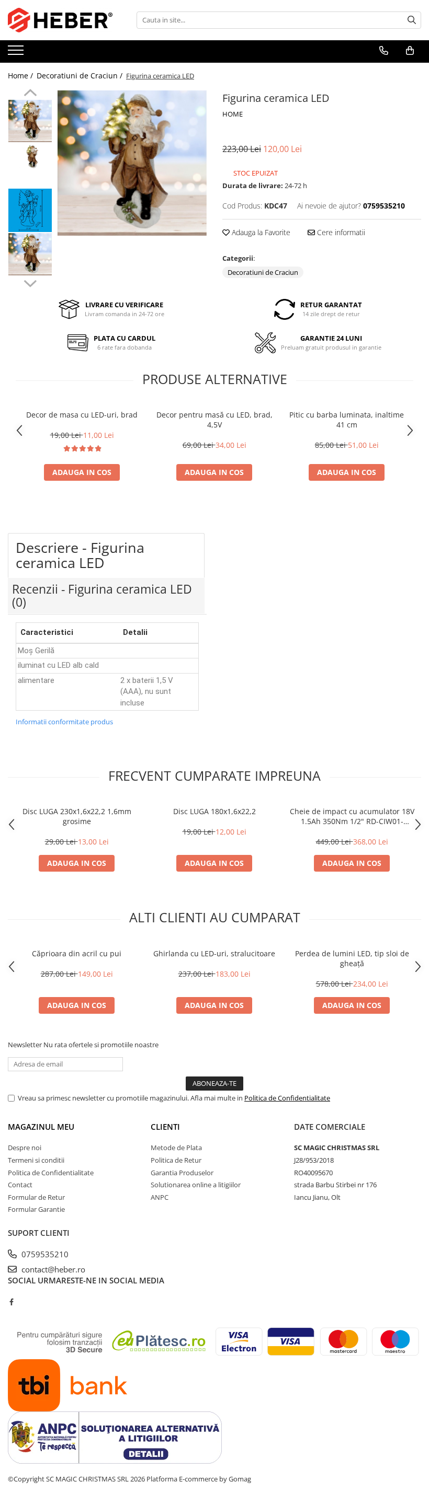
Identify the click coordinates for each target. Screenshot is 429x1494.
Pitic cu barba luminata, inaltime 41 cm (346, 420)
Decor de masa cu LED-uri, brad (82, 415)
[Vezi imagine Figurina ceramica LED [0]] (30, 121)
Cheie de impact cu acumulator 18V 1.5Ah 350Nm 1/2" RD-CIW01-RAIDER (352, 816)
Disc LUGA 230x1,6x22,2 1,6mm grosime (76, 816)
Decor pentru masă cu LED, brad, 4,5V (214, 420)
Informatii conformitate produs (64, 721)
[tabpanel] (132, 163)
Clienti (165, 1126)
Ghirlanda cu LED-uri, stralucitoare (214, 953)
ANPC (159, 1197)
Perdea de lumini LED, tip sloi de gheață (352, 958)
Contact (20, 1184)
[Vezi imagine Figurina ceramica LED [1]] (30, 156)
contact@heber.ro (52, 1269)
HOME (232, 114)
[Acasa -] (60, 20)
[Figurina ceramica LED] (132, 163)
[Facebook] (11, 1301)
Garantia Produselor (182, 1172)
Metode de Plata (176, 1147)
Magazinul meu (41, 1126)
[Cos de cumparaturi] (410, 50)
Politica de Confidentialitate (287, 1098)
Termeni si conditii (36, 1160)
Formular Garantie (36, 1209)
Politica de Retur (176, 1160)
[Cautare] (411, 20)
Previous (30, 94)
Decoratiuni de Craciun (263, 272)
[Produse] (17, 53)
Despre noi (24, 1147)
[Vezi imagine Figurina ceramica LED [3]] (30, 254)
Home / (21, 75)
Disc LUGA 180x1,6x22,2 (214, 811)
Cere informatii (340, 232)
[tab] (106, 555)
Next (30, 282)
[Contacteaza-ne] (384, 50)
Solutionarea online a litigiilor (196, 1184)
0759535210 (44, 1254)
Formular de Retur (36, 1197)
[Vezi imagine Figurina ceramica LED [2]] (30, 210)
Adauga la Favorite (260, 232)
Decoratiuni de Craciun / (81, 75)
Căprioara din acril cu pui (76, 953)
